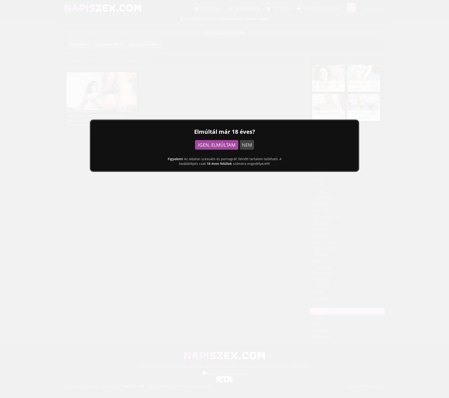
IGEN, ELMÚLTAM (216, 145)
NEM (247, 145)
